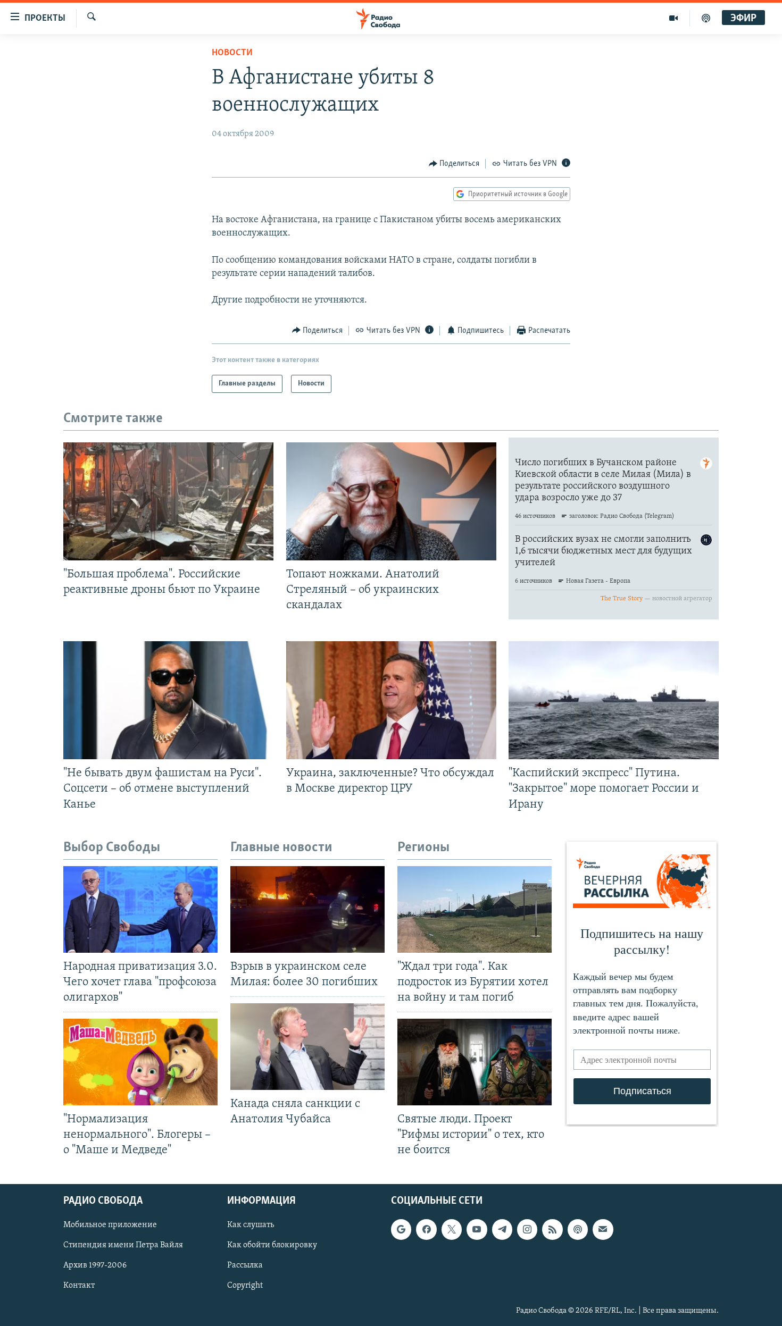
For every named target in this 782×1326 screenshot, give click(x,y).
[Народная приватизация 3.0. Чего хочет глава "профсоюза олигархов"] (140, 909)
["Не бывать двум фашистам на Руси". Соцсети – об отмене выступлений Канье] (168, 700)
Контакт (79, 1285)
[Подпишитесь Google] (401, 1229)
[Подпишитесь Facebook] (426, 1229)
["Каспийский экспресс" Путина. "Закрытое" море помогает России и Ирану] (614, 700)
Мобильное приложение (110, 1225)
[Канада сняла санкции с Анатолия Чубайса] (307, 1046)
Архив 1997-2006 (95, 1265)
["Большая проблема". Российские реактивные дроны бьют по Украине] (168, 501)
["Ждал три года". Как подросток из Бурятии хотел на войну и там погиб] (474, 909)
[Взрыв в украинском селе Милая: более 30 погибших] (307, 909)
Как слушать (250, 1225)
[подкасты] (706, 18)
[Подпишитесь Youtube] (477, 1229)
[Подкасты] (578, 1229)
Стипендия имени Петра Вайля (123, 1245)
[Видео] (674, 18)
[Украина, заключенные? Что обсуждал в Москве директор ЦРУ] (391, 700)
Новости (232, 53)
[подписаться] (603, 1229)
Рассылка (245, 1265)
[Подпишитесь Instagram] (527, 1229)
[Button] (454, 164)
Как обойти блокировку (272, 1245)
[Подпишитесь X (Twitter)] (452, 1229)
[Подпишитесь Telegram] (502, 1229)
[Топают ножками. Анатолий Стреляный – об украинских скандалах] (391, 501)
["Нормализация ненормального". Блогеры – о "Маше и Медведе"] (140, 1062)
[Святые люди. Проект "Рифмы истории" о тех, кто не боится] (474, 1062)
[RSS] (552, 1229)
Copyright (245, 1285)
